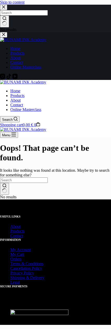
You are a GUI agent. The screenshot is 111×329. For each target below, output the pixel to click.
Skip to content (12, 2)
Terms (15, 263)
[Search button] (4, 189)
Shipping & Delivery (27, 277)
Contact (16, 105)
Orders (15, 259)
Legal (15, 282)
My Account (20, 250)
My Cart (17, 254)
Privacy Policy (22, 273)
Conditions (34, 263)
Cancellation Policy (26, 268)
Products (17, 95)
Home (15, 91)
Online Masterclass (25, 109)
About (15, 100)
